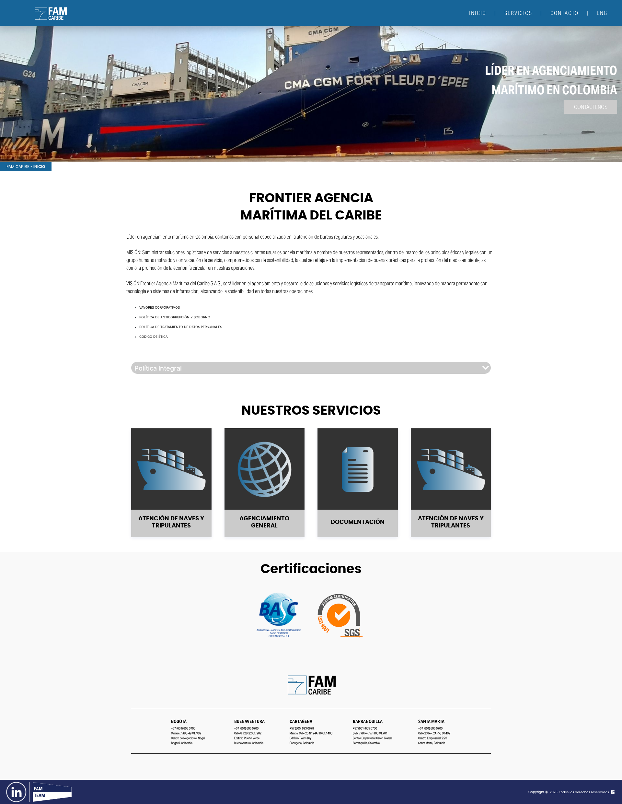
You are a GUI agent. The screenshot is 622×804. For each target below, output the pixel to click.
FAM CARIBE (17, 166)
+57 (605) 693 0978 (302, 728)
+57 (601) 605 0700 (183, 728)
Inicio (477, 13)
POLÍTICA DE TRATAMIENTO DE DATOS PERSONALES (180, 327)
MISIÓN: (133, 252)
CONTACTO (564, 13)
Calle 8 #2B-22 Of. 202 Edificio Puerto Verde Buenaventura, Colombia (248, 738)
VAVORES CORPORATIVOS (159, 307)
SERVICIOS (518, 13)
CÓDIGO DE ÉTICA (153, 336)
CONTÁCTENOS (590, 107)
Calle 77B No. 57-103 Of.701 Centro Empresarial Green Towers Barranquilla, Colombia (372, 738)
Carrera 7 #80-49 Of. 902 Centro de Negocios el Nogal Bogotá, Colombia (188, 738)
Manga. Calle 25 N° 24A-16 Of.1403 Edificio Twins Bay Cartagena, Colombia (311, 738)
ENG (602, 13)
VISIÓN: (133, 283)
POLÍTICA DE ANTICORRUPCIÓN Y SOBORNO (174, 317)
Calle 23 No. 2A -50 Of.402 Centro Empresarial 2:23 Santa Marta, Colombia (434, 738)
